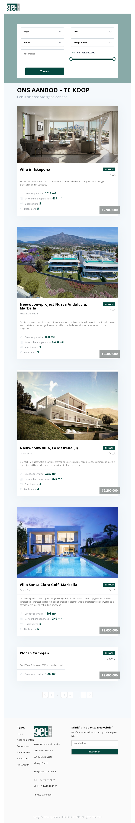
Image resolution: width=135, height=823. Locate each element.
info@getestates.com (45, 771)
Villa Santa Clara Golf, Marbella (48, 584)
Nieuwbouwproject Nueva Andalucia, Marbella (53, 306)
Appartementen (25, 739)
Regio (26, 29)
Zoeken (44, 71)
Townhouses (23, 746)
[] (67, 134)
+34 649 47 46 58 (48, 786)
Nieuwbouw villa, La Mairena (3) (49, 448)
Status (26, 39)
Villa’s (20, 733)
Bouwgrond (23, 758)
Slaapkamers (79, 39)
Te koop (109, 169)
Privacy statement (43, 794)
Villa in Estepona (35, 169)
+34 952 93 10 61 (46, 780)
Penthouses (23, 752)
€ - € (86, 52)
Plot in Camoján (34, 653)
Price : (74, 52)
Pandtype (78, 29)
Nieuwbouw (23, 764)
